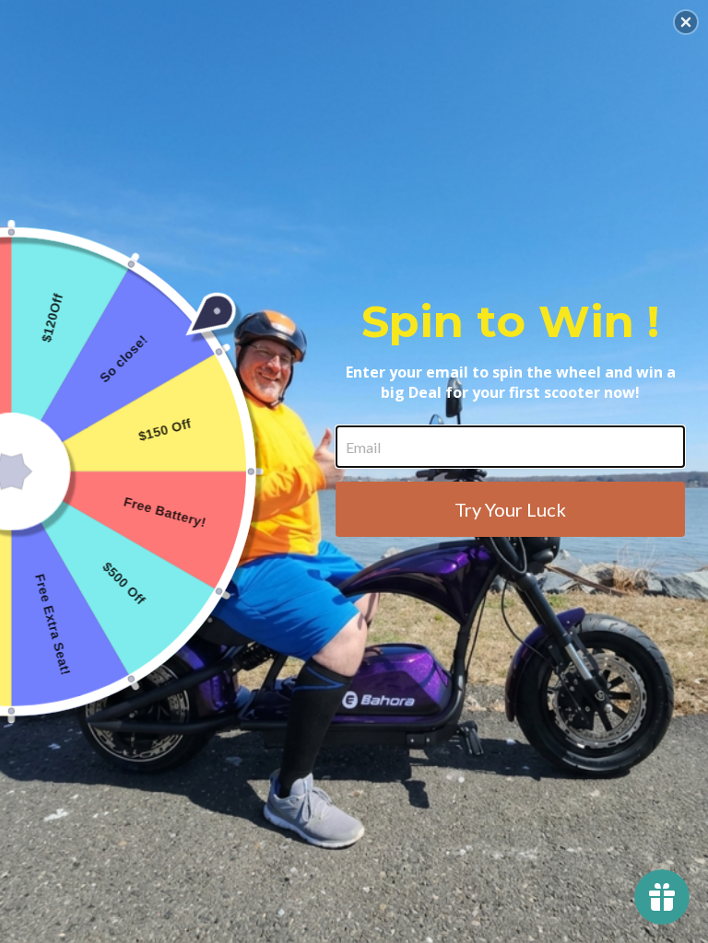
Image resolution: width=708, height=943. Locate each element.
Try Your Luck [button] (510, 509)
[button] (686, 22)
